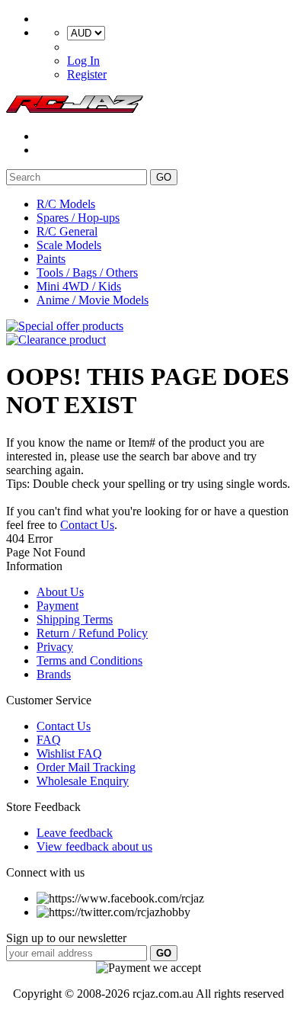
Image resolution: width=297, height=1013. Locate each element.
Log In (83, 60)
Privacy (55, 646)
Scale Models (69, 245)
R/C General (67, 231)
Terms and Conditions (89, 660)
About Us (60, 591)
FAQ (49, 739)
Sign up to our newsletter (66, 937)
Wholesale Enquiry (83, 780)
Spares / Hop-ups (78, 217)
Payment (57, 605)
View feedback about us (94, 846)
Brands (54, 674)
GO (163, 177)
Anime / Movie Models (92, 299)
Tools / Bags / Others (87, 272)
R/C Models (66, 203)
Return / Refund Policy (92, 633)
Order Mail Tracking (86, 767)
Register (87, 74)
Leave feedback (75, 832)
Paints (51, 258)
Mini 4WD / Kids (79, 286)
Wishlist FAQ (69, 753)
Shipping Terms (75, 619)
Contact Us (87, 524)
